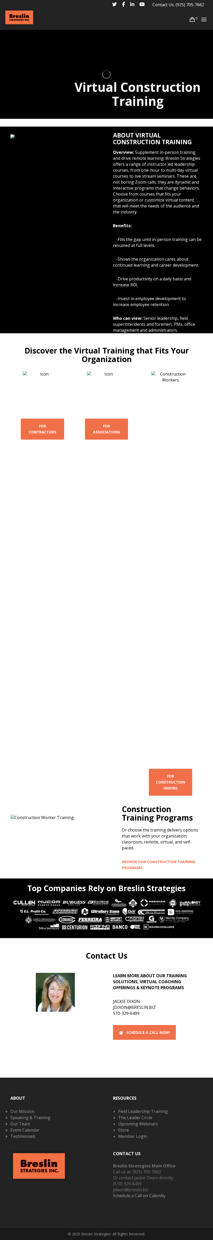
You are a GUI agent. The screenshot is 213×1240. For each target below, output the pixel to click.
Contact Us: (163, 4)
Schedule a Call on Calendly (139, 1196)
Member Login (132, 1136)
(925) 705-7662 (190, 4)
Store (123, 1130)
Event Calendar (25, 1130)
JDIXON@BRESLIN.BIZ (134, 1007)
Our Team (20, 1124)
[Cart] (192, 19)
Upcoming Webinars (138, 1124)
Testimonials (23, 1136)
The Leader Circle (135, 1117)
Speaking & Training (30, 1117)
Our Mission (22, 1111)
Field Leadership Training (143, 1111)
